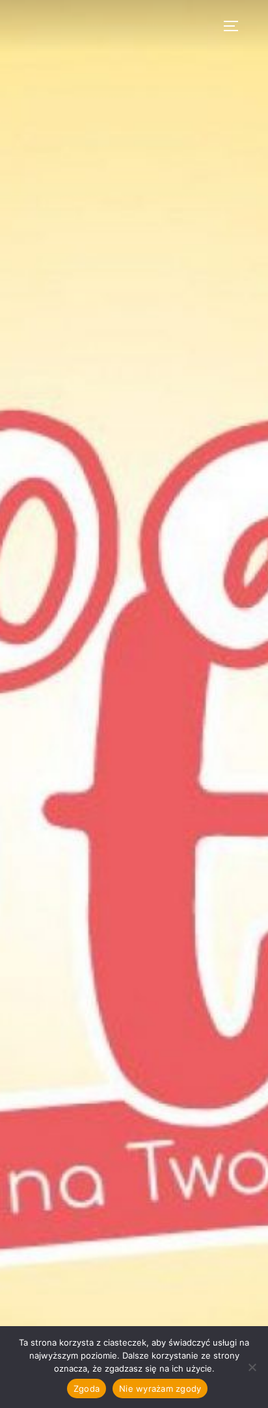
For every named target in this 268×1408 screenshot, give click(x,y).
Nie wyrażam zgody (160, 1388)
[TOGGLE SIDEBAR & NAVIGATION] (235, 26)
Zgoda (87, 1388)
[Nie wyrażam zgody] (251, 1367)
